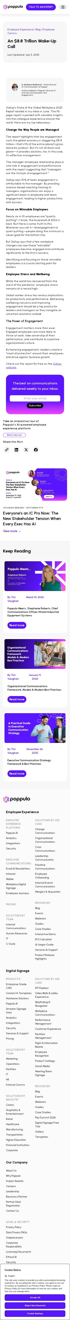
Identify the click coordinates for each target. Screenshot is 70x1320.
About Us (11, 1170)
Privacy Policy (13, 1227)
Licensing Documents (18, 1251)
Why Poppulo (13, 1175)
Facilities (11, 1069)
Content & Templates (19, 993)
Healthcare (12, 1124)
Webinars (40, 918)
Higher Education (16, 1139)
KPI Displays (42, 988)
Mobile (10, 879)
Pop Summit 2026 (45, 1117)
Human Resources (16, 933)
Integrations (13, 843)
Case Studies (43, 929)
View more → (12, 531)
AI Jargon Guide (44, 944)
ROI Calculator (43, 939)
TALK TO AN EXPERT (41, 7)
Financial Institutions (17, 1145)
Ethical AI (11, 1257)
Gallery (39, 1131)
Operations (12, 1064)
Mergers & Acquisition (47, 891)
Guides (39, 923)
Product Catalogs (45, 1061)
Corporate (12, 1150)
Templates (41, 1137)
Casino (10, 1104)
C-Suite (10, 943)
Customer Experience (48, 1029)
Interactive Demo (45, 934)
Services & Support (46, 949)
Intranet (10, 873)
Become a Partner (16, 1196)
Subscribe (35, 405)
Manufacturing (14, 1129)
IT (7, 938)
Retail (9, 1119)
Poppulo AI (12, 833)
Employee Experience (20, 29)
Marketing (12, 1058)
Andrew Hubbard (32, 84)
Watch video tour (14, 435)
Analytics (11, 838)
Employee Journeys (17, 893)
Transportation (14, 1134)
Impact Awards (14, 1181)
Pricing (10, 1038)
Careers (11, 1186)
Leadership (12, 1191)
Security (11, 848)
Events (39, 913)
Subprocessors (14, 1237)
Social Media (42, 1066)
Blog (38, 29)
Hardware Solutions (17, 998)
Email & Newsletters (18, 868)
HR (7, 1079)
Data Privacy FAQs (16, 1232)
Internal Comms (15, 1084)
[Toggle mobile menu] (63, 7)
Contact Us (12, 1210)
